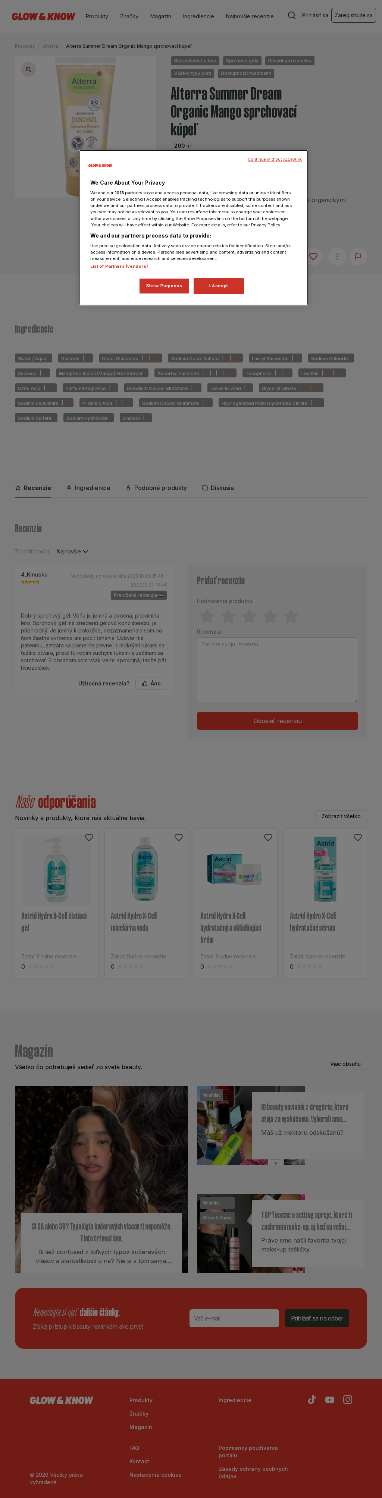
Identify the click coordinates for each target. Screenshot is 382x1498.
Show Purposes (164, 285)
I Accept (218, 285)
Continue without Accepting (275, 159)
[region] (193, 228)
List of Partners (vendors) (119, 266)
